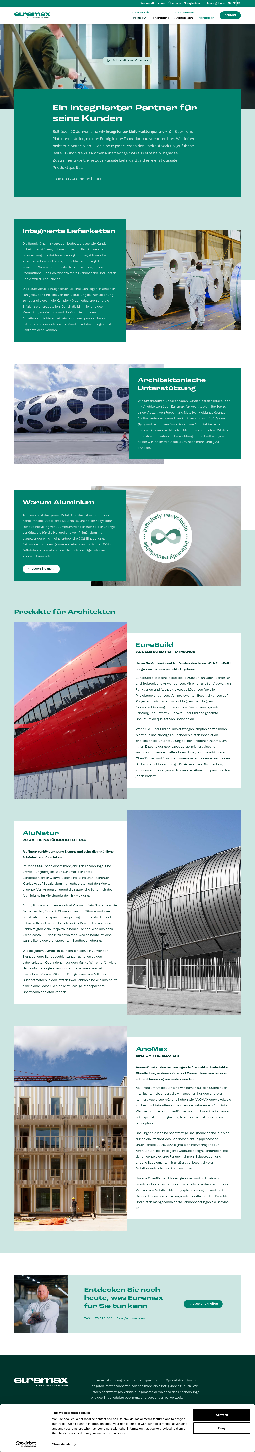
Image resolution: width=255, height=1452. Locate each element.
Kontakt (230, 15)
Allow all (222, 1415)
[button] (139, 18)
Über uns (174, 3)
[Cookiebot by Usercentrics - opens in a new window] (25, 1444)
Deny (221, 1428)
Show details (61, 1444)
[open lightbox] (127, 66)
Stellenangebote (214, 3)
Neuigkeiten (192, 3)
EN (229, 3)
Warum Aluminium (153, 3)
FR (238, 3)
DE (234, 3)
